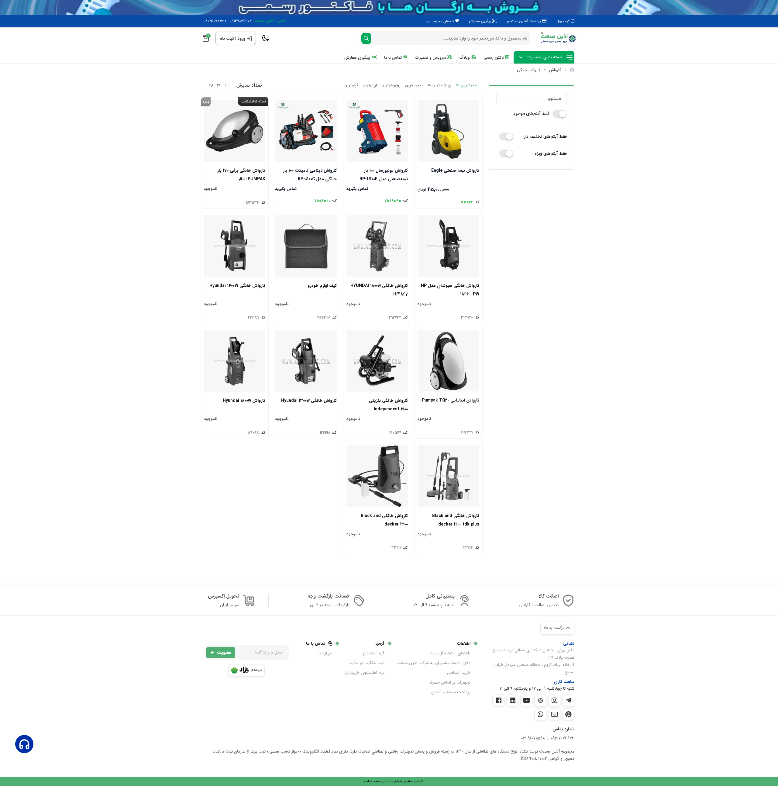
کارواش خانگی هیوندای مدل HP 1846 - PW (450, 289)
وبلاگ (465, 57)
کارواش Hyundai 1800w (244, 400)
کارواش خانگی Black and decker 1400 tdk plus (455, 519)
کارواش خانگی (528, 70)
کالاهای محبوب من (440, 21)
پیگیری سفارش (480, 21)
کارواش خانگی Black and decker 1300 (384, 519)
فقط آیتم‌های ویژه (551, 153)
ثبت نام (226, 38)
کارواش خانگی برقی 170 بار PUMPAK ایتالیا (241, 174)
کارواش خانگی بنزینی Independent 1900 (388, 404)
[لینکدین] (512, 700)
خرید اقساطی (458, 673)
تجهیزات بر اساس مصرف (449, 682)
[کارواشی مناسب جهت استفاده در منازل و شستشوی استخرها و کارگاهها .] (377, 246)
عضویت (224, 652)
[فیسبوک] (498, 700)
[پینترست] (568, 714)
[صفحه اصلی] (572, 70)
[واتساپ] (540, 714)
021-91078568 (215, 21)
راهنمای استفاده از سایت (450, 653)
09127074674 (241, 21)
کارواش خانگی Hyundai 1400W (237, 285)
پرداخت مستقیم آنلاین (450, 692)
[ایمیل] (554, 714)
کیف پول (563, 21)
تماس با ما (393, 57)
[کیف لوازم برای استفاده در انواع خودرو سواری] (305, 246)
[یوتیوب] (526, 700)
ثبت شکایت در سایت (366, 663)
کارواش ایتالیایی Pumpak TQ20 (450, 400)
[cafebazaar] (246, 670)
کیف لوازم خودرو (322, 285)
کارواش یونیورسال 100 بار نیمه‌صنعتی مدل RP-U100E (384, 174)
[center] (366, 38)
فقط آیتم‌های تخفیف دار (545, 136)
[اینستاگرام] (554, 700)
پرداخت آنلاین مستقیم (524, 21)
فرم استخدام (373, 653)
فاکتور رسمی (494, 57)
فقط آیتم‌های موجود (531, 113)
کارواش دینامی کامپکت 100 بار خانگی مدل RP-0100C (309, 174)
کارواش (555, 70)
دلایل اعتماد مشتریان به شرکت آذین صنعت (433, 663)
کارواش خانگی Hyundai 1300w (308, 400)
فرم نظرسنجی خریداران (364, 673)
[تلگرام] (568, 700)
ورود (241, 38)
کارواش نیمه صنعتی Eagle (455, 170)
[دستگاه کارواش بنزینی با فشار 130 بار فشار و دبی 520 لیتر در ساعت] (377, 361)
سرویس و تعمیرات (431, 57)
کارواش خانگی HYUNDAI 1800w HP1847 (379, 289)
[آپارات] (540, 700)
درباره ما (325, 653)
